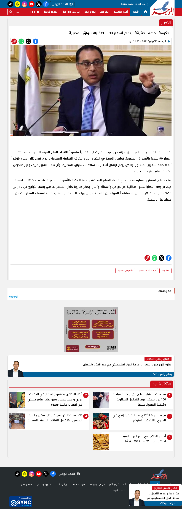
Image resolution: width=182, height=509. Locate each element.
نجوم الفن (90, 11)
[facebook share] (35, 41)
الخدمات (104, 11)
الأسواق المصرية (125, 271)
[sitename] (159, 473)
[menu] (18, 12)
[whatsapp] (14, 41)
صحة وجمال (27, 484)
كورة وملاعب (31, 11)
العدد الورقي (59, 4)
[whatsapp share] (21, 41)
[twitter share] (28, 41)
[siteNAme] (162, 8)
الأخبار (135, 11)
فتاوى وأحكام (44, 484)
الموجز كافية (51, 11)
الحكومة (165, 271)
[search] (10, 12)
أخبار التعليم (121, 11)
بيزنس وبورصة (71, 11)
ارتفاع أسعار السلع (147, 271)
